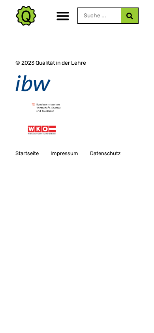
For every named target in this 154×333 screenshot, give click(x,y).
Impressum (64, 153)
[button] (63, 16)
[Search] (129, 15)
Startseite (27, 153)
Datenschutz (105, 153)
